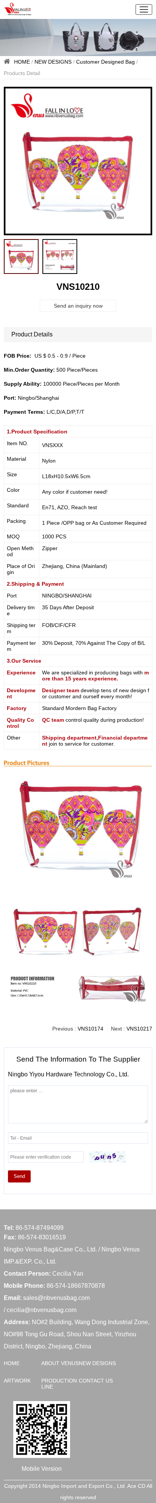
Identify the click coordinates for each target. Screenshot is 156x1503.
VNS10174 (90, 1029)
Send (19, 1176)
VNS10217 (139, 1029)
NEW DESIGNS (53, 62)
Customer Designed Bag (105, 62)
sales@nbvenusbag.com (56, 1298)
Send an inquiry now (78, 306)
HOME (22, 62)
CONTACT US (96, 1381)
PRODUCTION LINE (59, 1384)
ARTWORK (17, 1381)
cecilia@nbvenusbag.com (41, 1310)
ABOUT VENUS (60, 1363)
